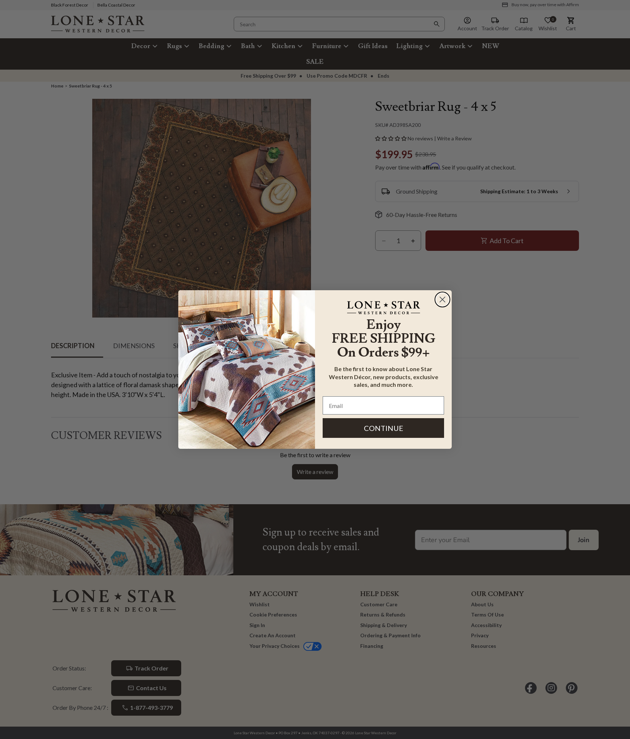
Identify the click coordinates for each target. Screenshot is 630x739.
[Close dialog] (442, 299)
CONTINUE (383, 428)
